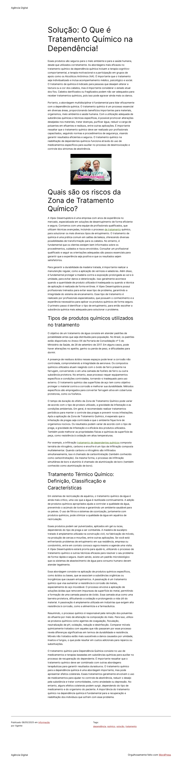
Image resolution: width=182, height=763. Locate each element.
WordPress (165, 754)
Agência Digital (19, 7)
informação (44, 722)
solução (120, 726)
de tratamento (113, 229)
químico (111, 726)
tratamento (131, 726)
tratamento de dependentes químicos (98, 442)
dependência (99, 726)
